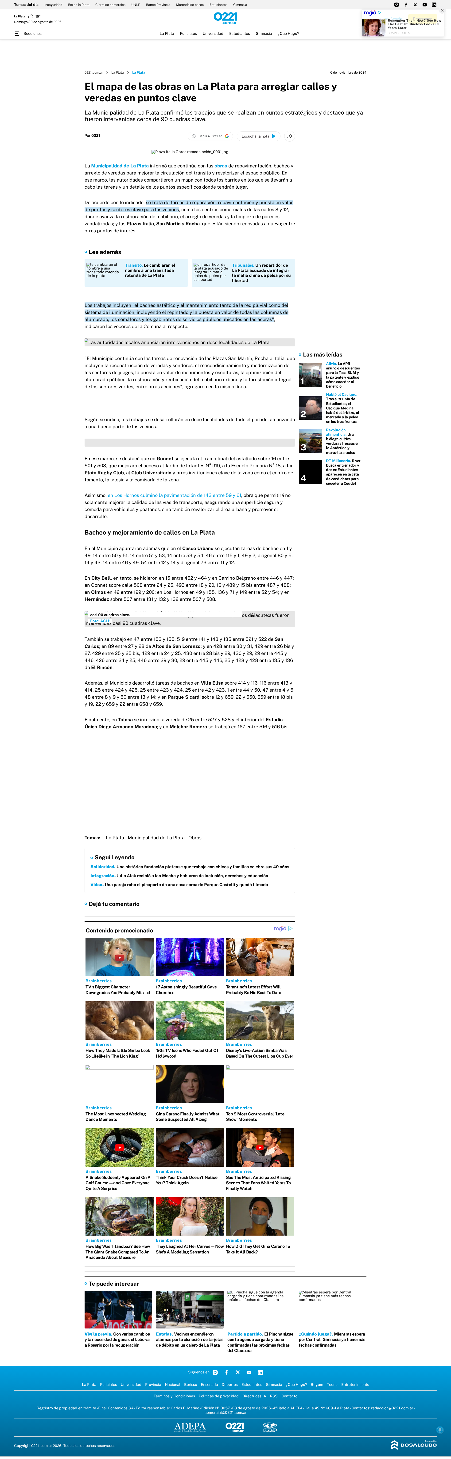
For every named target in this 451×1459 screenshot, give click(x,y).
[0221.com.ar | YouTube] (425, 5)
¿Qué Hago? (288, 33)
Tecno (332, 1384)
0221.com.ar (94, 72)
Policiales (188, 33)
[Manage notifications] (440, 1430)
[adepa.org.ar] (190, 1428)
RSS (274, 1396)
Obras (195, 838)
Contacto (289, 1396)
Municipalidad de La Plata (156, 838)
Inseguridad (53, 5)
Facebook (226, 1372)
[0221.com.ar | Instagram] (396, 5)
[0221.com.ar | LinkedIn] (434, 5)
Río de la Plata (78, 5)
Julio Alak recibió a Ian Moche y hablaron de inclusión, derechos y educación (179, 875)
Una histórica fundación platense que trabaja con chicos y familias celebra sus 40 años (189, 866)
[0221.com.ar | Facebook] (406, 5)
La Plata (167, 33)
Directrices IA (254, 1396)
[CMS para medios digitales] (414, 1445)
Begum (317, 1384)
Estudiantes (218, 5)
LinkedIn (260, 1372)
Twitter (238, 1372)
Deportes (230, 1384)
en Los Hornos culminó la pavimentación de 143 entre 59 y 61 (174, 495)
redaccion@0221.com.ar (392, 1408)
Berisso (190, 1384)
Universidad (213, 33)
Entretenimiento (355, 1384)
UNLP (135, 5)
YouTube (249, 1372)
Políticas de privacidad (219, 1396)
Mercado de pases (190, 5)
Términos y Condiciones (174, 1396)
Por (92, 136)
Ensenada (209, 1384)
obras (220, 166)
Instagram (215, 1372)
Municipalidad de (110, 166)
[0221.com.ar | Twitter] (415, 5)
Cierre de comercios (110, 5)
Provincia (153, 1384)
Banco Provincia (158, 5)
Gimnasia (240, 5)
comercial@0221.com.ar (226, 1412)
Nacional (172, 1384)
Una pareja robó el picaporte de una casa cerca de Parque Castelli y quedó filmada (179, 884)
